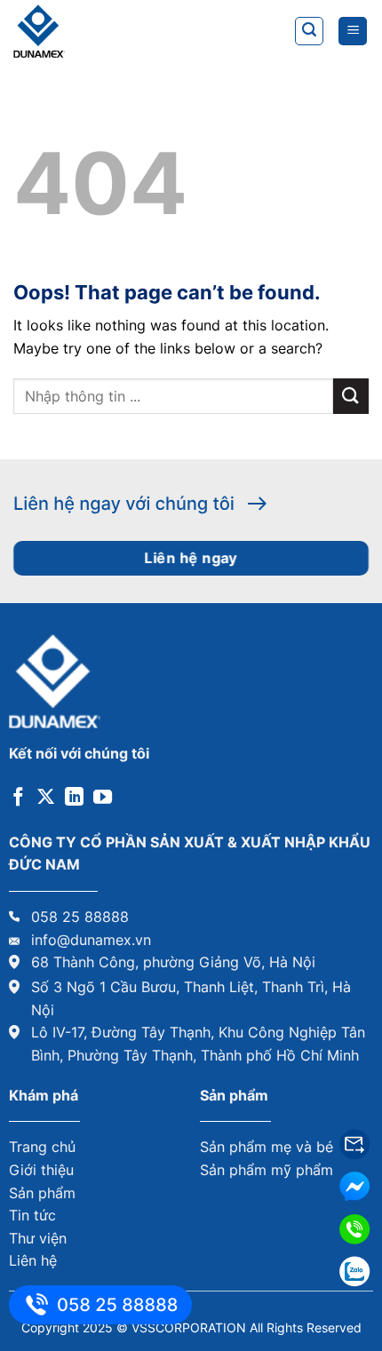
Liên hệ (33, 1260)
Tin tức (32, 1215)
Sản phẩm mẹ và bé (266, 1147)
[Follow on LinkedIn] (74, 798)
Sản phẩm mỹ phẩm (266, 1170)
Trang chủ (42, 1147)
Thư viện (38, 1238)
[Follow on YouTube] (102, 798)
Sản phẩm (42, 1193)
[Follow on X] (45, 798)
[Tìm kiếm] (309, 31)
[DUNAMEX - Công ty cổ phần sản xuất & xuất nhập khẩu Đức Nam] (102, 31)
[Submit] (351, 395)
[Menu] (352, 31)
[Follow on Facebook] (18, 798)
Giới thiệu (41, 1170)
